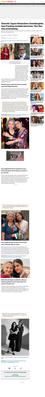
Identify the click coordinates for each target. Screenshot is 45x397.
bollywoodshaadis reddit (13, 376)
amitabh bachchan (15, 35)
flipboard (13, 375)
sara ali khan (5, 35)
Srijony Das (3, 37)
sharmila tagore (10, 35)
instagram (6, 376)
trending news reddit (22, 376)
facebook (17, 375)
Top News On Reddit (17, 5)
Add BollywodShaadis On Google (6, 5)
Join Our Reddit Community (26, 5)
